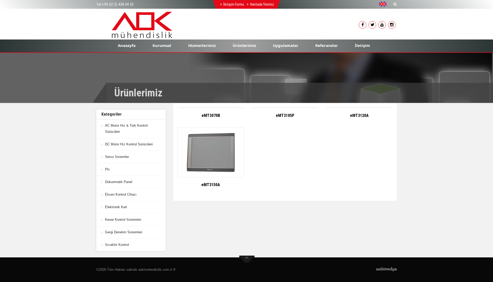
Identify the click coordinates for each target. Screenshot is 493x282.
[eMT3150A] (210, 152)
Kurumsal (162, 45)
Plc (107, 169)
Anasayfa (127, 45)
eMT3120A (359, 115)
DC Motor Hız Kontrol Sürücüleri (129, 144)
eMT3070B (211, 115)
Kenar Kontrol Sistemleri (123, 219)
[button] (384, 4)
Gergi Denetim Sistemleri (123, 232)
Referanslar (326, 45)
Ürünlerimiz (244, 45)
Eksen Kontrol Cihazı (121, 194)
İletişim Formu (233, 4)
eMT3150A (210, 184)
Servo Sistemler (117, 157)
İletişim (362, 45)
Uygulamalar (285, 45)
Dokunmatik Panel (118, 182)
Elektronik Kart (116, 207)
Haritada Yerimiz (262, 4)
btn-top (246, 259)
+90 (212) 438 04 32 (118, 4)
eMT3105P (285, 115)
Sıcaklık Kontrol (117, 245)
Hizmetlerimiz (202, 45)
